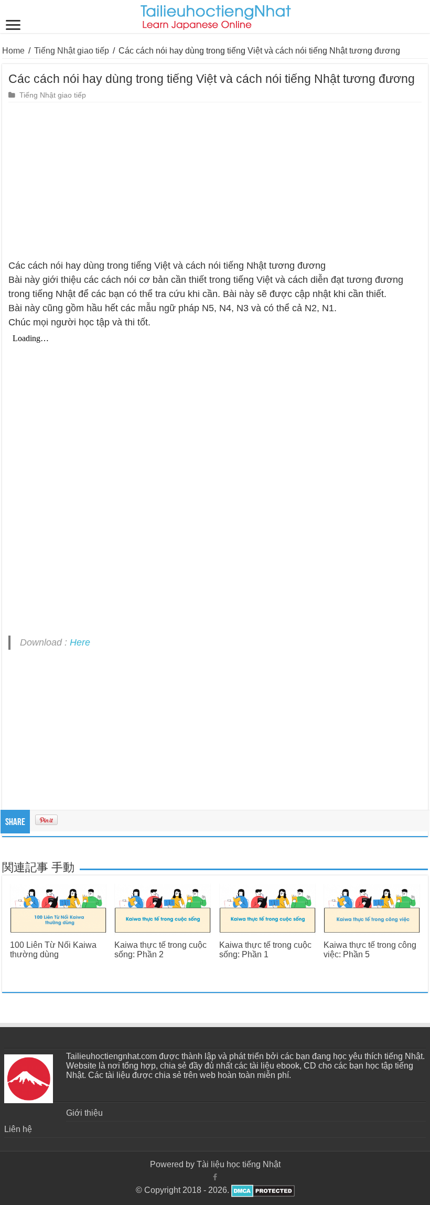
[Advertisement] (215, 181)
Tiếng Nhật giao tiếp (71, 50)
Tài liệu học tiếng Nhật (239, 1164)
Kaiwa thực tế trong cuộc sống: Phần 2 (160, 949)
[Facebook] (215, 1177)
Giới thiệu (84, 1112)
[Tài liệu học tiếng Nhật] (215, 15)
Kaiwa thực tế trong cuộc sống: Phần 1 (265, 949)
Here (80, 642)
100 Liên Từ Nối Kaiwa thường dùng (53, 949)
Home (13, 50)
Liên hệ (18, 1129)
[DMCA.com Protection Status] (262, 1190)
